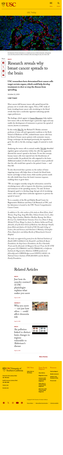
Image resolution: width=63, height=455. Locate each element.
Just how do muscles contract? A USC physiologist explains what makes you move (22, 287)
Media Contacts (54, 374)
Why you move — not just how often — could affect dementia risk (21, 311)
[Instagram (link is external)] (13, 403)
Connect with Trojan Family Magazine (42, 379)
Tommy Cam (5, 385)
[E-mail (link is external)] (3, 75)
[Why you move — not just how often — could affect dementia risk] (40, 306)
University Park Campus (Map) (10, 375)
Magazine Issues (43, 375)
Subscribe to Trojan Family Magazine (42, 385)
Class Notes (42, 373)
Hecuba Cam (6, 388)
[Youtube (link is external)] (17, 403)
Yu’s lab (43, 148)
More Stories (43, 357)
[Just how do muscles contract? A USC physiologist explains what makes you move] (40, 279)
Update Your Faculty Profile (54, 377)
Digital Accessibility (54, 403)
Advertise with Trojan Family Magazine (43, 390)
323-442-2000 (6, 382)
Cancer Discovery (36, 118)
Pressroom (53, 380)
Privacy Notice (30, 403)
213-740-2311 (6, 377)
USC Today (31, 12)
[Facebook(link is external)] (3, 63)
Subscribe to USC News (30, 372)
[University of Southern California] (9, 4)
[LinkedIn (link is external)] (3, 71)
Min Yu (20, 129)
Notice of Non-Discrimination (42, 403)
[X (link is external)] (3, 67)
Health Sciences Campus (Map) (10, 380)
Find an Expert (54, 371)
